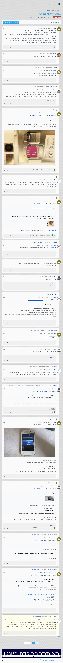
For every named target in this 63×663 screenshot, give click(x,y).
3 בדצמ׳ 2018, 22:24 (44, 201)
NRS (54, 53)
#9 (3, 261)
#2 (3, 53)
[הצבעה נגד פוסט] (4, 47)
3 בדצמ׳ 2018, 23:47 (42, 245)
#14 (4, 369)
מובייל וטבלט (56, 17)
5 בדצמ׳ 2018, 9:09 (45, 369)
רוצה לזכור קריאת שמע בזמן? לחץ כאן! (51, 661)
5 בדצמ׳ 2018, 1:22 (43, 276)
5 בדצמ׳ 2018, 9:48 (43, 389)
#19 (4, 572)
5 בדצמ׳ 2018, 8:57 (45, 333)
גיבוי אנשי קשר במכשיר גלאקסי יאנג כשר (37, 594)
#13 (4, 349)
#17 (4, 486)
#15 (4, 389)
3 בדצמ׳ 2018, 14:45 (44, 180)
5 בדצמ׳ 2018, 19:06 (43, 486)
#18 (4, 538)
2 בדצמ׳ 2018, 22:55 (42, 89)
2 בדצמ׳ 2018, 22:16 (45, 53)
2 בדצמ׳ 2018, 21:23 (44, 28)
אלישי (54, 180)
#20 (4, 619)
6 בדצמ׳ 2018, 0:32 (45, 619)
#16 (4, 422)
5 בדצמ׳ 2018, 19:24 (44, 538)
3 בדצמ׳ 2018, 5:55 (45, 113)
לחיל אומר (53, 89)
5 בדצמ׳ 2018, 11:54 (45, 422)
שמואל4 (54, 276)
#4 (3, 89)
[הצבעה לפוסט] (10, 47)
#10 (4, 276)
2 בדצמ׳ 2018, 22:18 (44, 70)
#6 (3, 180)
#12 (4, 333)
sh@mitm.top (52, 285)
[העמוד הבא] (26, 642)
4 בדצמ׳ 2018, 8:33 (45, 261)
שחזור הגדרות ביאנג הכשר (37, 115)
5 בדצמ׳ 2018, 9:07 (43, 349)
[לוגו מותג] (54, 4)
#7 (3, 201)
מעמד (54, 28)
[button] (25, 660)
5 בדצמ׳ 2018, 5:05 (43, 297)
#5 (3, 113)
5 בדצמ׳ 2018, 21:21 (45, 572)
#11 (4, 297)
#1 (3, 28)
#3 (3, 70)
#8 (3, 245)
